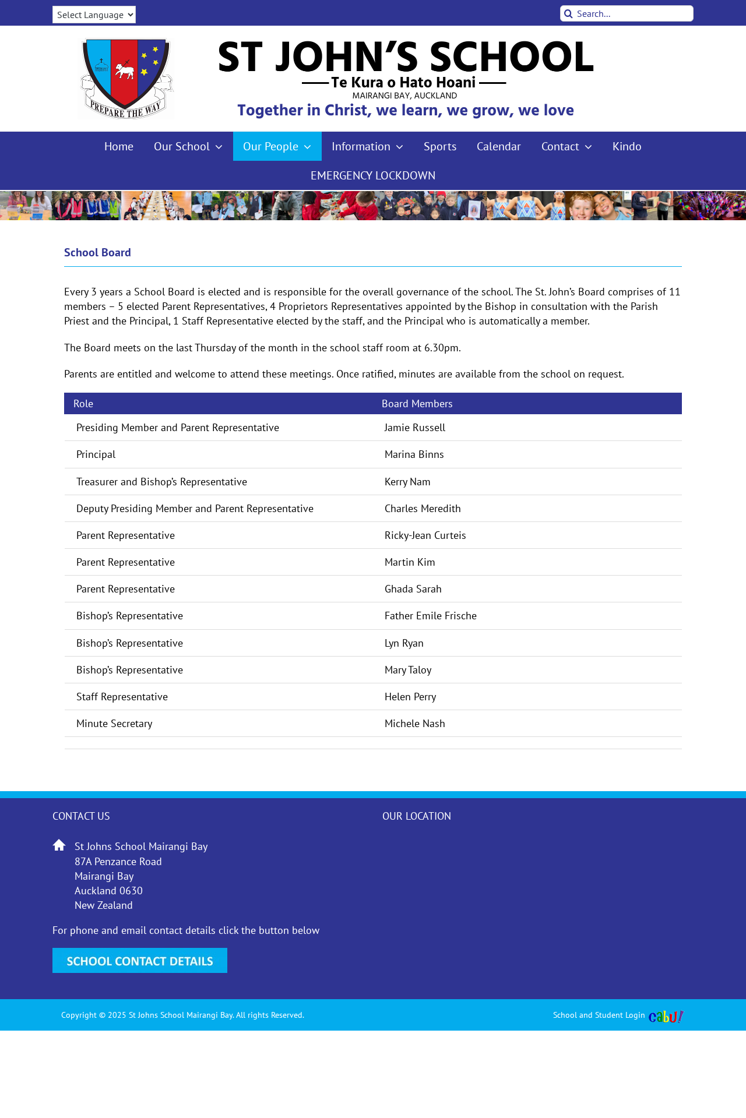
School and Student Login (599, 1015)
